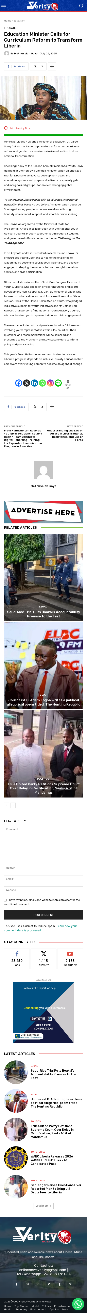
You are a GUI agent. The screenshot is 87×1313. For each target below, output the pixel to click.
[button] (78, 1304)
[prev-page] (6, 805)
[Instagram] (50, 379)
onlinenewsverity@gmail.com (42, 1270)
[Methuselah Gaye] (7, 53)
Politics (43, 778)
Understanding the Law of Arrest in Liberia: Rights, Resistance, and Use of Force (65, 435)
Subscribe (70, 951)
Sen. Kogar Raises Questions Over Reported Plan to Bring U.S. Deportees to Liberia (56, 1188)
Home (7, 20)
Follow (43, 951)
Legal (43, 606)
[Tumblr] (60, 1284)
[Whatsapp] (42, 379)
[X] (26, 379)
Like (17, 951)
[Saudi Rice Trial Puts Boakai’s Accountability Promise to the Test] (43, 577)
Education (19, 20)
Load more (42, 1205)
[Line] (58, 379)
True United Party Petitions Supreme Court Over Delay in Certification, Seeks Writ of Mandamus (43, 788)
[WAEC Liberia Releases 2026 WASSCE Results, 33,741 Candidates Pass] (16, 1158)
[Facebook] (18, 379)
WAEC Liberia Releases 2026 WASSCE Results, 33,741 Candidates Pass (52, 1160)
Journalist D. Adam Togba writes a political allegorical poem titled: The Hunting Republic (43, 702)
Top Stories (38, 1152)
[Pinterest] (49, 1284)
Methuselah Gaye (25, 53)
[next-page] (13, 805)
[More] (52, 66)
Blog (43, 694)
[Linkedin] (34, 379)
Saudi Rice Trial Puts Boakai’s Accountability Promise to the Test (43, 614)
